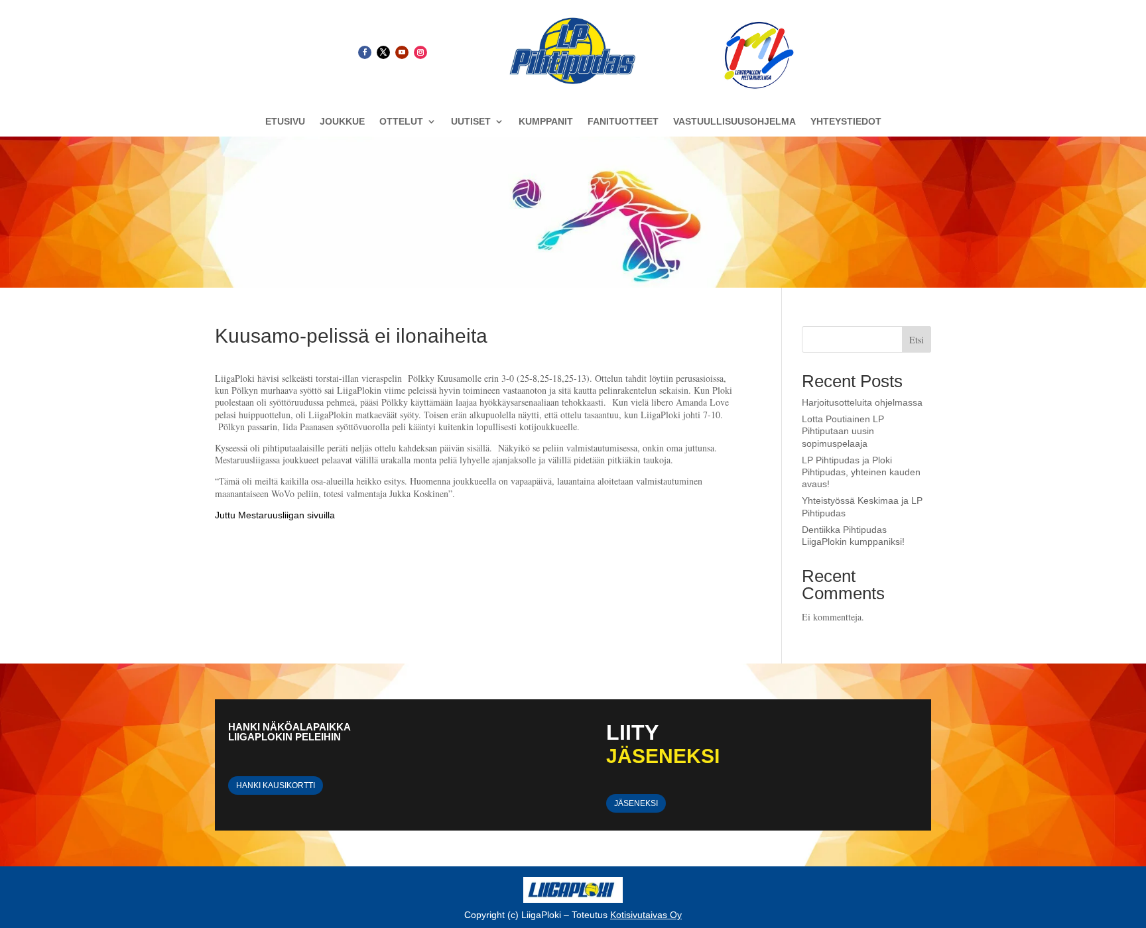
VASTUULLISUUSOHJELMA (734, 122)
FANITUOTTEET (623, 122)
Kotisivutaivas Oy (646, 914)
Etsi (916, 339)
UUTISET (471, 122)
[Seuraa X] (383, 52)
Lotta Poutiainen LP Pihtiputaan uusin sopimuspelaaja (843, 431)
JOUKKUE (342, 122)
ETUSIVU (285, 122)
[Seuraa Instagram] (420, 52)
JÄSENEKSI (636, 803)
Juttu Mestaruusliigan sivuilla (275, 515)
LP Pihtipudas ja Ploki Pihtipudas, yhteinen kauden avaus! (861, 472)
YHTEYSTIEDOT (845, 122)
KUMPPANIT (546, 122)
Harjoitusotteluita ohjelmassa (862, 402)
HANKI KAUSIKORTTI (275, 785)
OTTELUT (401, 122)
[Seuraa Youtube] (402, 52)
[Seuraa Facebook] (364, 52)
